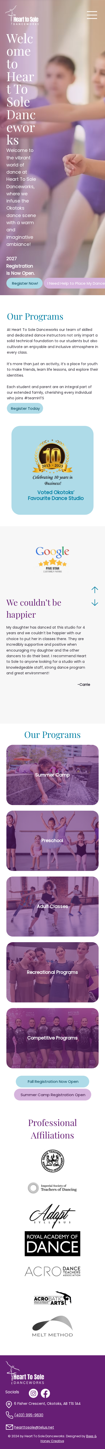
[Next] (95, 602)
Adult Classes (52, 906)
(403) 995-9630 (28, 1415)
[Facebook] (45, 1393)
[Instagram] (33, 1393)
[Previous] (95, 590)
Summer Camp (52, 775)
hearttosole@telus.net (34, 1427)
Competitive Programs (52, 1038)
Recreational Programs (52, 972)
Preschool (52, 840)
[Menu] (92, 15)
